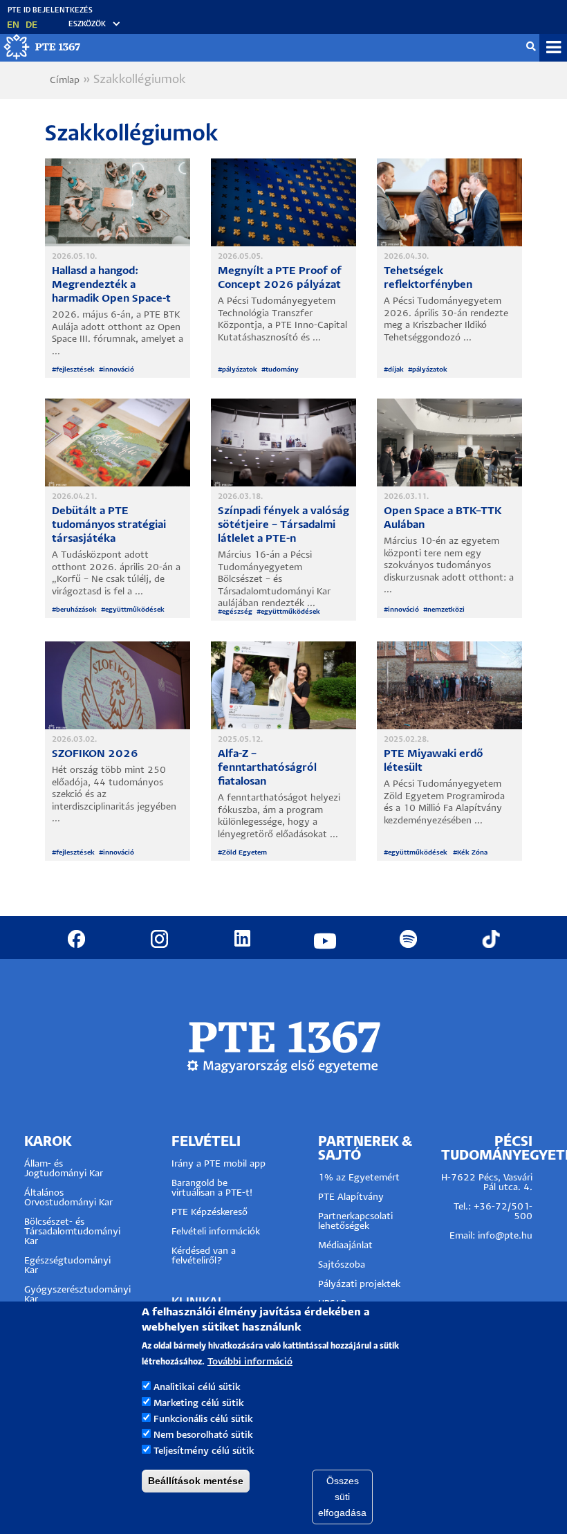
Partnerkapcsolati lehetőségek (355, 1221)
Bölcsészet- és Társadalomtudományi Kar (72, 1232)
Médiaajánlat (345, 1245)
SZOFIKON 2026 (95, 754)
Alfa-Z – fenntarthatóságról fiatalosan (267, 768)
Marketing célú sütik (199, 1403)
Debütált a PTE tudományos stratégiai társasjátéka (109, 525)
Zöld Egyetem (244, 853)
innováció (118, 370)
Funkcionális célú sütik (203, 1419)
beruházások (76, 610)
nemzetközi (446, 610)
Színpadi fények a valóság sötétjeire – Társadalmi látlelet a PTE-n (283, 525)
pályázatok (239, 370)
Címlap (65, 80)
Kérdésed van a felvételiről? (203, 1256)
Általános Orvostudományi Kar (68, 1198)
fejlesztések (75, 370)
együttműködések (135, 610)
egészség (237, 612)
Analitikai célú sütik (197, 1387)
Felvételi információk (215, 1231)
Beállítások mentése (195, 1480)
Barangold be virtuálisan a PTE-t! (211, 1188)
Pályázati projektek (359, 1284)
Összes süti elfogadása (342, 1496)
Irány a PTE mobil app (219, 1164)
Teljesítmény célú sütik (204, 1451)
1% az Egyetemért (359, 1178)
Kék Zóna (472, 853)
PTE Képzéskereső (209, 1212)
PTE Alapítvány (351, 1197)
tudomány (282, 370)
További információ (249, 1362)
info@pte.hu (505, 1236)
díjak (396, 370)
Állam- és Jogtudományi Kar (63, 1169)
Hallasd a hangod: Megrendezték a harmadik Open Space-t (111, 285)
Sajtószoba (341, 1265)
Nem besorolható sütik (203, 1435)
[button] (87, 24)
